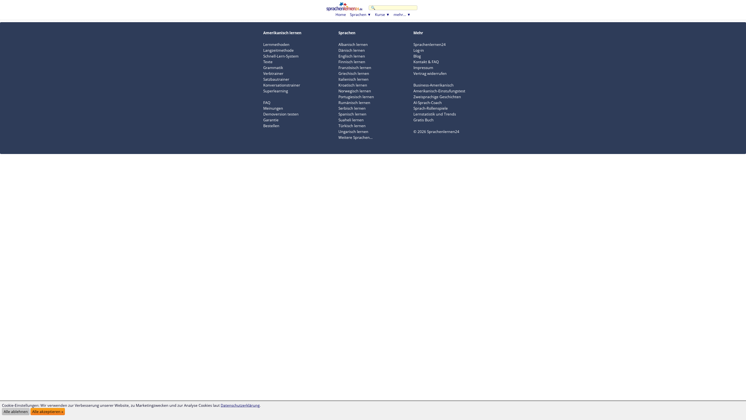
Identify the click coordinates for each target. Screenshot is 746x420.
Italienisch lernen (353, 79)
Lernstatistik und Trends (434, 114)
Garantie (271, 119)
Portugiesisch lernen (356, 96)
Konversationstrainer (281, 85)
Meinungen (273, 108)
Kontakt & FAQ (426, 61)
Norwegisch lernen (354, 90)
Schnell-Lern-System (281, 56)
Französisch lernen (354, 67)
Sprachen (358, 14)
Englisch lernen (351, 56)
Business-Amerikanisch (433, 85)
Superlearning (275, 90)
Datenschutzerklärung (240, 405)
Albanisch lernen (353, 44)
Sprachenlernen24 (429, 44)
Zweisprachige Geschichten (437, 96)
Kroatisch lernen (352, 85)
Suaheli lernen (351, 119)
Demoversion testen (281, 114)
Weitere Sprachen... (355, 137)
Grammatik (273, 67)
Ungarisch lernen (353, 131)
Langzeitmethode (278, 50)
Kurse (380, 14)
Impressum (423, 67)
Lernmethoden (276, 44)
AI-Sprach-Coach (427, 102)
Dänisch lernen (351, 50)
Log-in (418, 50)
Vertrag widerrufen (430, 73)
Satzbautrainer (276, 79)
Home (341, 14)
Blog (417, 56)
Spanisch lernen (352, 114)
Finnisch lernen (351, 61)
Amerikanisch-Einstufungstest (439, 90)
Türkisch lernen (352, 125)
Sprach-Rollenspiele (430, 108)
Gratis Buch (423, 119)
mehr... (400, 14)
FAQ (266, 102)
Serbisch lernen (352, 108)
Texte (268, 61)
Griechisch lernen (353, 73)
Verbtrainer (273, 73)
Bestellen (271, 125)
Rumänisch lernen (354, 102)
